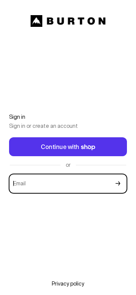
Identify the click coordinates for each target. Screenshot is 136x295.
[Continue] (117, 184)
